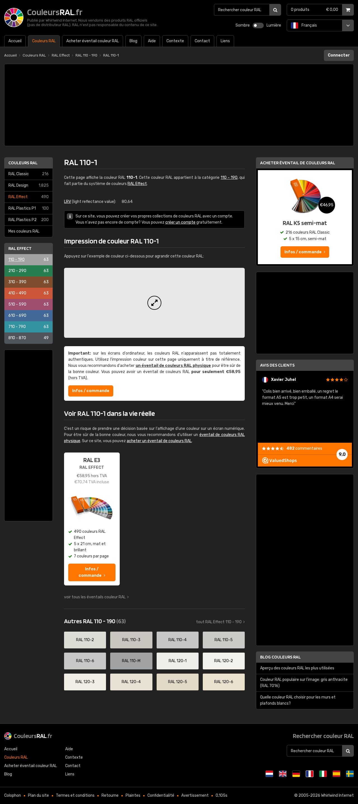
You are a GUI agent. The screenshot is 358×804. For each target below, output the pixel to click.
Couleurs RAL (22, 162)
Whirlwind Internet (337, 795)
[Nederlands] (269, 773)
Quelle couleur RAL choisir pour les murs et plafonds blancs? (298, 700)
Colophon (12, 795)
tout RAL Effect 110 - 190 (219, 622)
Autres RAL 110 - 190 (95, 621)
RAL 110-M (131, 660)
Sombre (242, 25)
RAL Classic (28, 174)
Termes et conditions (75, 795)
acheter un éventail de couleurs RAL (159, 441)
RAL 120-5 (177, 681)
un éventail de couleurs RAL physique (173, 365)
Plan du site (38, 795)
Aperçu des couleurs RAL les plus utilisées (297, 668)
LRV (67, 201)
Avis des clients (277, 365)
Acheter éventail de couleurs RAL (297, 162)
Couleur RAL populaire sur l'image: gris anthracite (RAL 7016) (304, 682)
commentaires (304, 448)
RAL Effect (28, 196)
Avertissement (195, 795)
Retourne (110, 795)
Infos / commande (90, 390)
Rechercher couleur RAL (323, 735)
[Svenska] (350, 773)
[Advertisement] (179, 105)
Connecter (339, 55)
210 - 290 (28, 270)
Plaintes (133, 795)
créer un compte (180, 222)
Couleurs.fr (33, 735)
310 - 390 (28, 282)
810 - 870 (28, 338)
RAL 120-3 (85, 681)
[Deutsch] (296, 773)
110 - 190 (28, 259)
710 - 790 (28, 326)
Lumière (274, 25)
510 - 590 (28, 304)
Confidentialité (160, 795)
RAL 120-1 (178, 660)
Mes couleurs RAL (23, 231)
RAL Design (28, 185)
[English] (283, 773)
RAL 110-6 (85, 660)
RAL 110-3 (131, 639)
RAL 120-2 (223, 660)
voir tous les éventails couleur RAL (95, 597)
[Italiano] (323, 773)
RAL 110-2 (85, 639)
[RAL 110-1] (154, 303)
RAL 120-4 (131, 681)
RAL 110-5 (224, 639)
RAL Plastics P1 (28, 208)
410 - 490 (28, 293)
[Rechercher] (275, 10)
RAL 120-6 (223, 681)
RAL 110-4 (177, 639)
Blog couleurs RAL (280, 657)
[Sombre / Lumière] (258, 25)
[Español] (336, 773)
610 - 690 (28, 315)
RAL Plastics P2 (28, 219)
